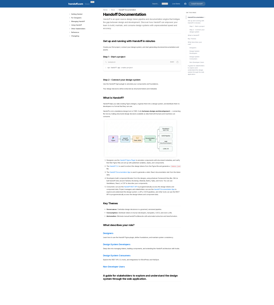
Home (105, 10)
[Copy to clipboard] (177, 62)
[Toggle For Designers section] (69, 18)
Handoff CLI (114, 166)
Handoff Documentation (196, 17)
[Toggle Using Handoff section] (69, 25)
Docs (113, 10)
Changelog (75, 36)
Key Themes (192, 39)
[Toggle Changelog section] (69, 36)
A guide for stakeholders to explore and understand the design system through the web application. (196, 70)
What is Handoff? (193, 35)
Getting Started (76, 14)
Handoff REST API (130, 187)
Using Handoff (76, 25)
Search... (159, 4)
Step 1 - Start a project (197, 26)
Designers (193, 48)
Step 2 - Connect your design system (197, 31)
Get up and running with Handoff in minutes (196, 22)
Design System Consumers (194, 58)
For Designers (76, 18)
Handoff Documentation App (120, 172)
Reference (75, 32)
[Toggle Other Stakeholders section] (69, 29)
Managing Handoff (78, 21)
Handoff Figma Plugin (127, 160)
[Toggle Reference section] (69, 32)
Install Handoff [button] (197, 4)
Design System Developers (194, 52)
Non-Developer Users (197, 62)
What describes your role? (195, 43)
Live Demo (176, 4)
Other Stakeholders (78, 29)
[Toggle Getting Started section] (69, 14)
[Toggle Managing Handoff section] (69, 21)
